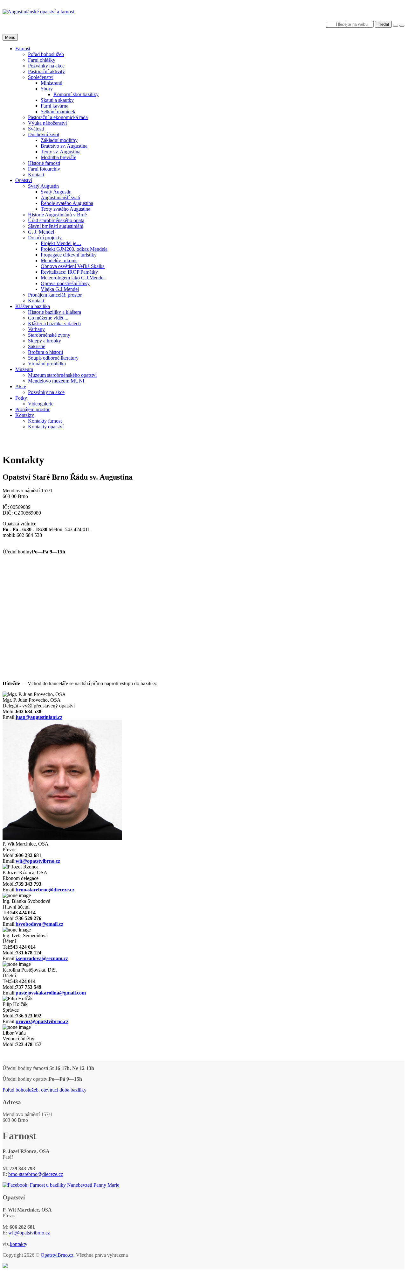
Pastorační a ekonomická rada (58, 117)
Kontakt (36, 174)
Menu (10, 37)
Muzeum (24, 369)
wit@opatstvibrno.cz (38, 861)
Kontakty (24, 415)
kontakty (18, 1244)
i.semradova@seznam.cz (42, 958)
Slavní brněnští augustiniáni (55, 226)
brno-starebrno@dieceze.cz (45, 889)
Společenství (40, 77)
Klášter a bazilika (32, 306)
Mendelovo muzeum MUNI (56, 380)
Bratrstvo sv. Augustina (64, 146)
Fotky (21, 398)
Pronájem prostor (32, 409)
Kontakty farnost (45, 421)
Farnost (22, 48)
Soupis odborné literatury (53, 358)
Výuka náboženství (47, 123)
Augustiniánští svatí (60, 197)
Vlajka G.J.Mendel (60, 289)
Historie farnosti (44, 163)
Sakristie (36, 346)
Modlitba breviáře (58, 157)
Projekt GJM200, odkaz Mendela (74, 249)
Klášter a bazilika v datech (54, 323)
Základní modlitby (59, 140)
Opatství (23, 180)
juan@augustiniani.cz (39, 717)
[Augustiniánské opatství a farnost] (38, 11)
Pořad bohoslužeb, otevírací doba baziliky (44, 1090)
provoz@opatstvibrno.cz (42, 1021)
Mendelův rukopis (59, 260)
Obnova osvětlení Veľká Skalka (73, 266)
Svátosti (36, 128)
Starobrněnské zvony (49, 335)
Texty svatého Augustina (65, 209)
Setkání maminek (58, 111)
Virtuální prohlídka (47, 363)
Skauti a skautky (57, 100)
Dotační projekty (45, 237)
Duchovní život (43, 134)
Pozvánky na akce (46, 65)
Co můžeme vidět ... (48, 317)
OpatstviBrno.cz (57, 1255)
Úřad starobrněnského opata (56, 220)
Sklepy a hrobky (44, 340)
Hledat (383, 24)
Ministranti (51, 83)
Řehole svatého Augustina (67, 203)
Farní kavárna (54, 106)
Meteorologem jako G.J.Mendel (73, 277)
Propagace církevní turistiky (69, 254)
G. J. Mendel (41, 232)
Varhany (36, 329)
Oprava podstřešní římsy (65, 283)
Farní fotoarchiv (44, 169)
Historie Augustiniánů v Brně (57, 214)
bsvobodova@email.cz (39, 924)
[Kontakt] (5, 1266)
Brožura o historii (45, 352)
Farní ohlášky (41, 60)
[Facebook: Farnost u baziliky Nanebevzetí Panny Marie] (61, 1185)
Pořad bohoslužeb (46, 54)
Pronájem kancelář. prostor (55, 295)
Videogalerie (40, 403)
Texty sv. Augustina (60, 151)
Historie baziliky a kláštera (54, 312)
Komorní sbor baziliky (76, 94)
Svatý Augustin (43, 186)
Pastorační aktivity (46, 71)
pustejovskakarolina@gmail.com (51, 992)
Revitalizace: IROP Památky (69, 272)
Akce (20, 386)
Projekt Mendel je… (61, 243)
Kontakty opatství (46, 426)
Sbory (47, 88)
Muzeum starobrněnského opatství (62, 375)
